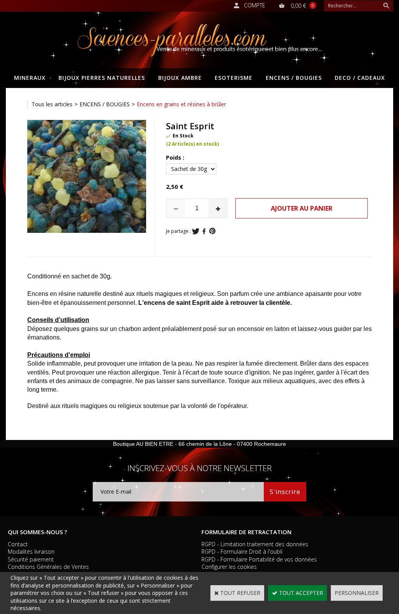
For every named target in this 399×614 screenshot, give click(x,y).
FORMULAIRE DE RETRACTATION (246, 532)
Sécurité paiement (31, 559)
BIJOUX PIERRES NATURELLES (101, 77)
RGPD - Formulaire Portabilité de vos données (259, 559)
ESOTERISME (233, 77)
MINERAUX (30, 77)
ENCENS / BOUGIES (294, 77)
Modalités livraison (31, 551)
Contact (18, 544)
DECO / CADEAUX (360, 77)
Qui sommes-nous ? (37, 532)
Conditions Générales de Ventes (48, 566)
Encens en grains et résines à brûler (181, 104)
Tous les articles (52, 104)
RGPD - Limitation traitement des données (254, 544)
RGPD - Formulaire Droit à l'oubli (241, 551)
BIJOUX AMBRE (180, 77)
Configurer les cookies (229, 566)
